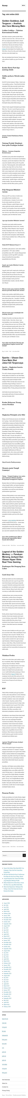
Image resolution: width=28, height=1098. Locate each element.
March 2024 (6, 961)
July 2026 (6, 905)
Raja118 (13, 674)
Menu (23, 5)
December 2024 (7, 942)
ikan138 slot (5, 1019)
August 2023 (7, 975)
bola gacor (4, 1039)
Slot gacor (4, 1072)
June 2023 (6, 979)
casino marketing (12, 520)
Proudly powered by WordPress (19, 1095)
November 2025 (7, 919)
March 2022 (6, 1004)
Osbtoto (4, 49)
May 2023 (6, 981)
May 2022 (6, 1000)
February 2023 (7, 988)
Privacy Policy (6, 1090)
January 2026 (7, 915)
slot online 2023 (15, 351)
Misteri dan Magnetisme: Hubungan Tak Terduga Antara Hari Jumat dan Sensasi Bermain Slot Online (13, 889)
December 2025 (7, 917)
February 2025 (7, 938)
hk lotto (4, 1031)
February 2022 (7, 1006)
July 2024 (6, 952)
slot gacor (4, 1027)
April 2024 (6, 959)
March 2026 (6, 911)
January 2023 (7, 990)
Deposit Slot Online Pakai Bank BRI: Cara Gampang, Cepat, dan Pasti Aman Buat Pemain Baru (14, 870)
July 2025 (6, 928)
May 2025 (6, 932)
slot (3, 1047)
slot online (4, 1064)
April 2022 (6, 1002)
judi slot (4, 1052)
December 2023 (7, 967)
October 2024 (7, 946)
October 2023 (7, 971)
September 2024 (7, 948)
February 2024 (7, 963)
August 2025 (7, 926)
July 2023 (6, 977)
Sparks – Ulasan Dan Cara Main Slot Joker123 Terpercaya (12, 360)
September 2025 (7, 924)
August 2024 (7, 950)
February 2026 (7, 913)
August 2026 (7, 903)
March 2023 (6, 986)
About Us (4, 1083)
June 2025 (6, 930)
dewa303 (4, 1043)
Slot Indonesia (6, 1079)
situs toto (4, 1023)
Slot (10, 351)
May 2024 (6, 957)
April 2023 (6, 984)
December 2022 (7, 992)
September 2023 (7, 973)
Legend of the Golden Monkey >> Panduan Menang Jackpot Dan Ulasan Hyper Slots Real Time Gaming (13, 556)
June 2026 (6, 907)
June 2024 (6, 955)
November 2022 (7, 994)
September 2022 (7, 998)
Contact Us (5, 1087)
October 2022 (7, 996)
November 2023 (7, 969)
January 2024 (7, 965)
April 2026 (6, 909)
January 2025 (7, 940)
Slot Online (13, 545)
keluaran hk (5, 1035)
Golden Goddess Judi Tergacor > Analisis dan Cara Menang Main (13, 23)
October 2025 (7, 921)
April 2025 (6, 934)
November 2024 (7, 944)
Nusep (4, 5)
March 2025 (6, 936)
